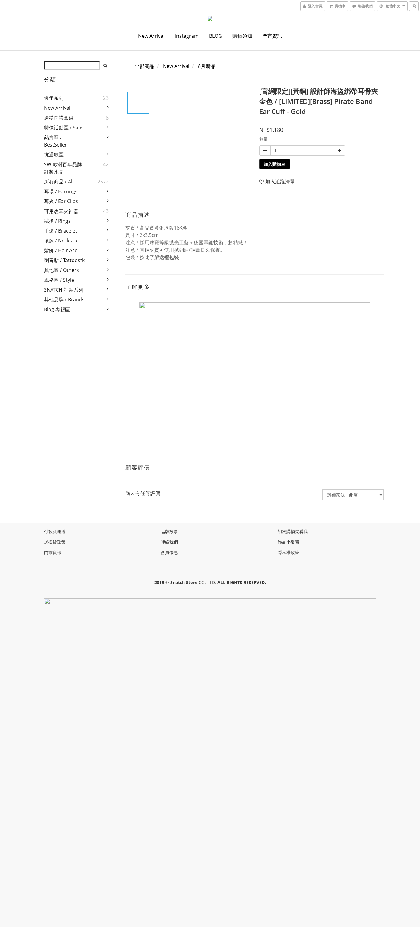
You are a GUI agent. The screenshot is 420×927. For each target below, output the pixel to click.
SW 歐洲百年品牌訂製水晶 (63, 168)
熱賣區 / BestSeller (55, 141)
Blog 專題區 (57, 309)
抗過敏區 (54, 154)
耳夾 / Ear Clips (61, 201)
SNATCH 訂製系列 (63, 289)
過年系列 (54, 98)
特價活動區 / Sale (63, 127)
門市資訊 (272, 36)
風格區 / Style (59, 280)
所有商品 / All (58, 181)
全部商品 (144, 66)
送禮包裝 (169, 257)
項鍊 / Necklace (61, 240)
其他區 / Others (61, 270)
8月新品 (207, 66)
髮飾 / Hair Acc (60, 250)
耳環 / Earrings (60, 191)
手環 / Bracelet (60, 230)
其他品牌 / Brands (64, 299)
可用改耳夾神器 (61, 211)
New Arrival (151, 36)
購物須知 (242, 36)
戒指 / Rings (57, 221)
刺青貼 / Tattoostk (64, 260)
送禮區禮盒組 (58, 117)
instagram (187, 36)
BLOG (215, 36)
